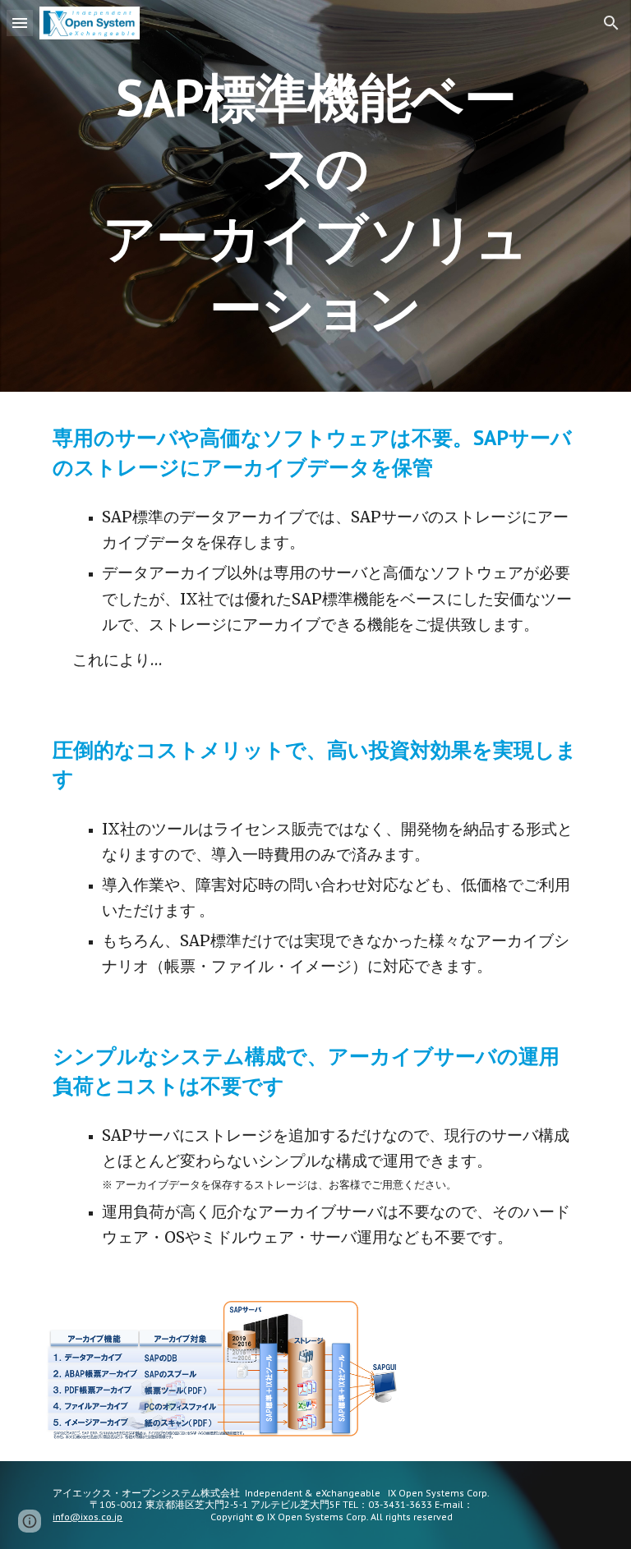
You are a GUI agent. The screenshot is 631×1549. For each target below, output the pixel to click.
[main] (315, 195)
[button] (19, 22)
